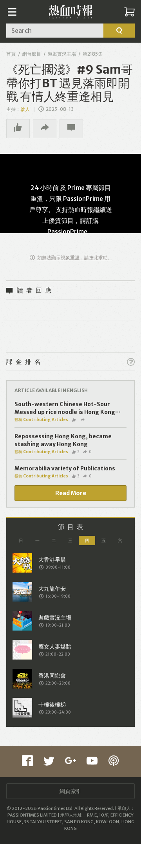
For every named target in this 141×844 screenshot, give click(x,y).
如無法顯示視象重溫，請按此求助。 (74, 257)
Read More (70, 493)
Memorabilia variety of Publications (64, 468)
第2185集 (93, 54)
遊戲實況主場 (62, 54)
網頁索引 (70, 791)
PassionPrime (67, 231)
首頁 (11, 54)
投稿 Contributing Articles (41, 419)
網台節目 (31, 54)
